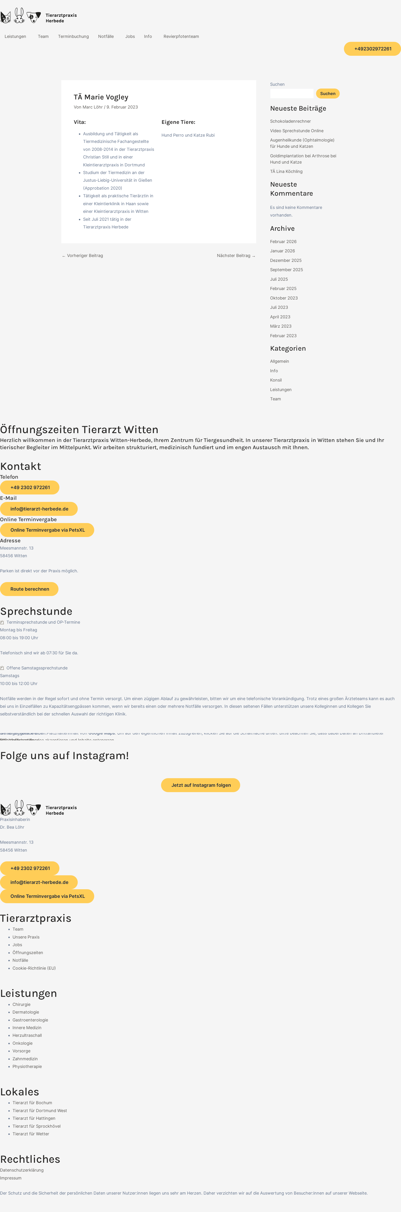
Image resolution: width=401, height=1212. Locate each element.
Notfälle (106, 36)
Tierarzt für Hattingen (34, 1118)
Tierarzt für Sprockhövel (37, 1126)
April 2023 (280, 316)
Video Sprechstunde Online (296, 130)
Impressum (11, 1178)
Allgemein (279, 361)
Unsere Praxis (26, 937)
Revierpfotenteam (181, 36)
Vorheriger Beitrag (82, 256)
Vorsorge (21, 1050)
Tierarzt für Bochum (32, 1102)
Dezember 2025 (286, 260)
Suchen (277, 84)
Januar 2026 (282, 250)
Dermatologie (26, 1012)
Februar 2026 (283, 241)
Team (43, 36)
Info (148, 36)
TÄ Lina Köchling (286, 171)
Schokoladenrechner (290, 121)
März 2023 (280, 326)
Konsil (276, 380)
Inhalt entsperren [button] (17, 740)
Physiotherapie (27, 1066)
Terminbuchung (73, 36)
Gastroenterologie (30, 1020)
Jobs (130, 36)
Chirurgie (21, 1004)
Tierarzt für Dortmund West (40, 1110)
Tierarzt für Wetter (31, 1133)
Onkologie (22, 1043)
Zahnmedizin (25, 1058)
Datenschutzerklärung (22, 1170)
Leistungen (15, 36)
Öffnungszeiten (28, 952)
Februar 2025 (283, 288)
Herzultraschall (27, 1035)
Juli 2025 (279, 279)
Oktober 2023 (284, 298)
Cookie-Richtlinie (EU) (34, 968)
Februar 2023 (283, 335)
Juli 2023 (279, 307)
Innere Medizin (27, 1027)
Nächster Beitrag (236, 256)
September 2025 (286, 269)
